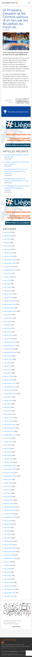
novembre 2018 (10, 551)
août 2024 (8, 315)
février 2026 (8, 253)
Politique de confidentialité (10, 653)
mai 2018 (7, 572)
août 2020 (8, 479)
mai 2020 (7, 490)
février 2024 (8, 335)
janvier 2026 (8, 256)
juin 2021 (7, 445)
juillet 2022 (8, 400)
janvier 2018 (8, 586)
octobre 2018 (9, 555)
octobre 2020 (9, 472)
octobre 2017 (9, 596)
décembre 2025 (10, 260)
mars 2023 (8, 373)
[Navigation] (29, 2)
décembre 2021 (9, 424)
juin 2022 (7, 404)
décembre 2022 (10, 383)
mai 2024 (7, 325)
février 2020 (8, 500)
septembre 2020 (10, 476)
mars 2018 (7, 579)
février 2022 (8, 418)
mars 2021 (7, 455)
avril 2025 (7, 287)
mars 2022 (8, 414)
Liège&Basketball (8, 3)
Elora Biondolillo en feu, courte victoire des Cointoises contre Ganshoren (15, 171)
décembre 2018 (10, 548)
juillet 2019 (8, 524)
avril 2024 (7, 328)
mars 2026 (7, 249)
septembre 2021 (10, 435)
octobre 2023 (9, 349)
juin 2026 (7, 239)
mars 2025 (7, 291)
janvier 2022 (8, 421)
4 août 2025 (6, 30)
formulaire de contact (11, 648)
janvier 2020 (8, 503)
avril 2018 (7, 575)
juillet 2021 (8, 442)
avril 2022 (7, 411)
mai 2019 (7, 531)
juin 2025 (7, 280)
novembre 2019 (9, 510)
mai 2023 (7, 366)
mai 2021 (7, 448)
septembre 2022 (10, 394)
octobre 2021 (9, 431)
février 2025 (8, 294)
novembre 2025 (10, 263)
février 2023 (8, 376)
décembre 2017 (9, 589)
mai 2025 (7, 284)
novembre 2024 (10, 304)
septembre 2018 (10, 558)
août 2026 (8, 232)
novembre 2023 (10, 345)
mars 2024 (8, 332)
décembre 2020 (10, 466)
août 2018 (7, 562)
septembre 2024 (10, 311)
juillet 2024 (8, 318)
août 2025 (8, 273)
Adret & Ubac (25, 654)
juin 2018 (7, 569)
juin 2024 (7, 321)
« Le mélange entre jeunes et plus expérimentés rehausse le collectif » (16, 188)
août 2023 (8, 356)
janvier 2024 (8, 339)
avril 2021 (7, 452)
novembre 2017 (9, 593)
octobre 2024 (9, 308)
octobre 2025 (9, 267)
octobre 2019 (9, 514)
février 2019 (8, 541)
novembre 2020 (10, 469)
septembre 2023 (10, 352)
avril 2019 (7, 534)
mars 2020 (8, 497)
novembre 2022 (10, 387)
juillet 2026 (8, 236)
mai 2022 (7, 407)
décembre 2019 (9, 507)
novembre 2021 (9, 428)
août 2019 (7, 521)
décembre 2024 (10, 301)
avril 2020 (7, 493)
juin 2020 (7, 486)
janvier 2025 (8, 297)
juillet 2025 (8, 277)
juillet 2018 (8, 565)
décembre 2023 (10, 342)
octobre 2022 (9, 390)
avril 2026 (7, 246)
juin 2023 (7, 363)
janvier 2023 (8, 380)
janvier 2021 (8, 462)
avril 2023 (7, 369)
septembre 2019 (10, 517)
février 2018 (8, 582)
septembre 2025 (10, 270)
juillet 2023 (8, 359)
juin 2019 (7, 527)
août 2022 (8, 397)
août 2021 (7, 438)
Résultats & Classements (18, 112)
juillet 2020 (8, 483)
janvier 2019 (8, 545)
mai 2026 (7, 242)
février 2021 (8, 459)
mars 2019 (7, 538)
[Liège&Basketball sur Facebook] (3, 643)
